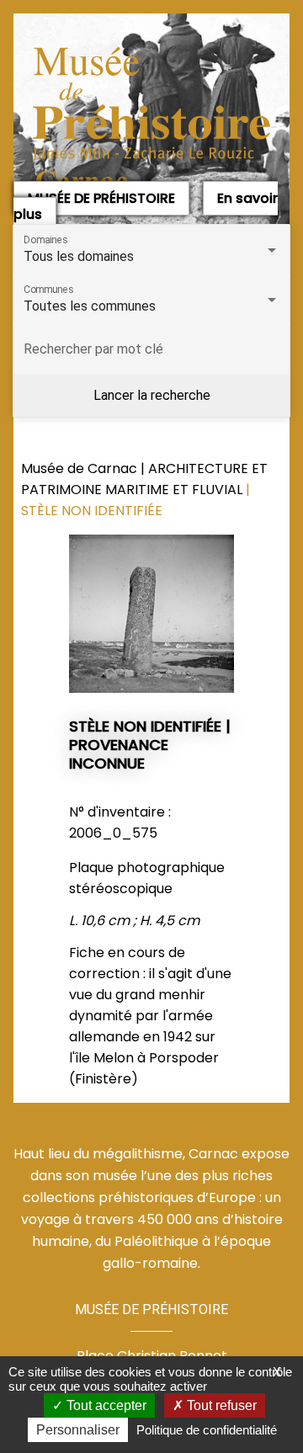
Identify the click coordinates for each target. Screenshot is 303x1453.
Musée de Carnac (81, 468)
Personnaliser (78, 1430)
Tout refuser (220, 1405)
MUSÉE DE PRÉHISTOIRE (101, 198)
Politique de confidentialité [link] (206, 1430)
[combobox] (151, 256)
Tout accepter (104, 1405)
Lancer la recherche (151, 395)
